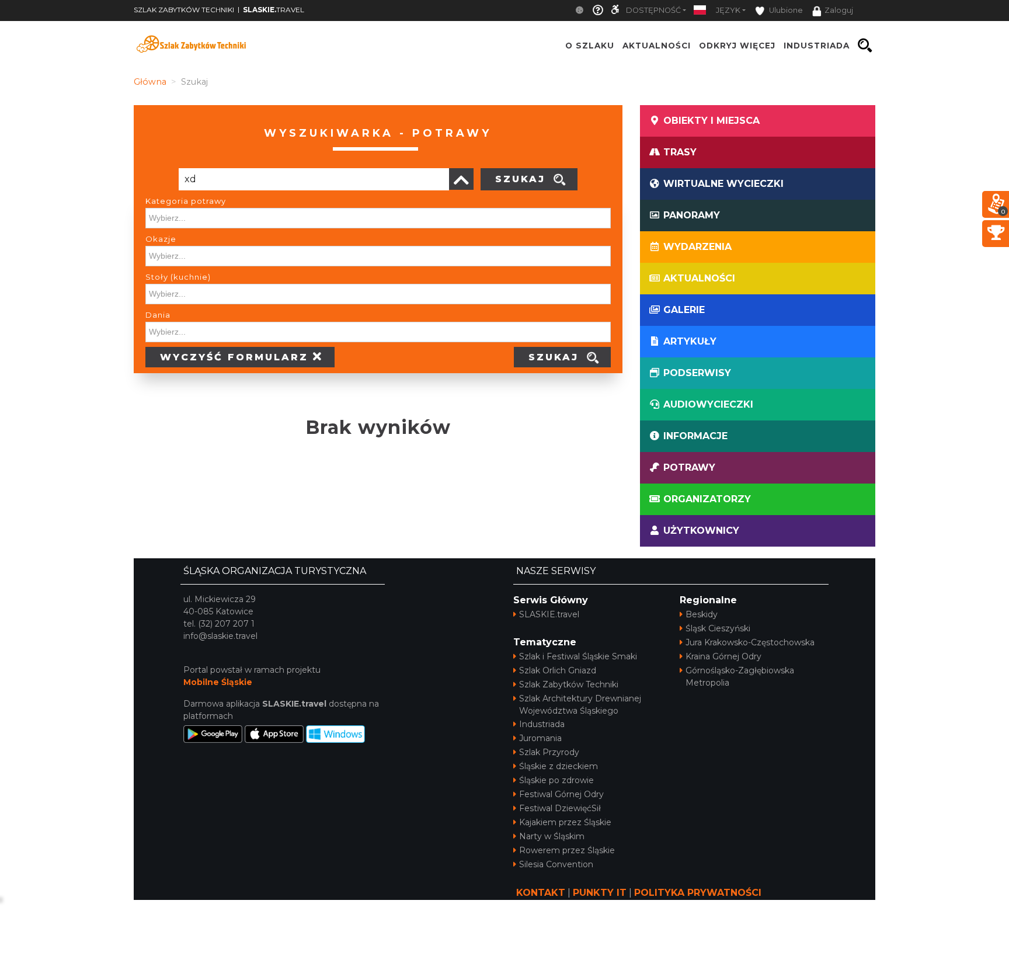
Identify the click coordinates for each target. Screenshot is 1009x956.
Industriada (542, 724)
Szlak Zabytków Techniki (568, 684)
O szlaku (589, 45)
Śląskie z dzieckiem (558, 766)
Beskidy (702, 614)
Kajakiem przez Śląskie (565, 822)
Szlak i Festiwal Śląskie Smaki (578, 656)
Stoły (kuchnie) (178, 276)
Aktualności (656, 45)
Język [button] (728, 10)
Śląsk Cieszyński (718, 628)
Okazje (160, 239)
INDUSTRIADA (817, 45)
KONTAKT (540, 892)
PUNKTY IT (600, 892)
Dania (158, 314)
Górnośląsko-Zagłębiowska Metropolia (740, 676)
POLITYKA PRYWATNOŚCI (697, 892)
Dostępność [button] (653, 10)
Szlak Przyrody (549, 752)
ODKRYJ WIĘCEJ (737, 45)
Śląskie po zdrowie (556, 780)
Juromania (540, 738)
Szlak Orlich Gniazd (557, 670)
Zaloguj (838, 10)
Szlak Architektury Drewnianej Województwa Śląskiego (580, 704)
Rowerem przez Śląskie (567, 850)
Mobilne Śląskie (217, 682)
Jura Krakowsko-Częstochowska (750, 642)
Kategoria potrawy (185, 201)
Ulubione (785, 10)
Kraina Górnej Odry (723, 656)
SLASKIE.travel (549, 614)
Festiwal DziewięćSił (560, 808)
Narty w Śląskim (551, 836)
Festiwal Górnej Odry (561, 794)
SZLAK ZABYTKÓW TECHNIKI (184, 9)
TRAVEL (273, 9)
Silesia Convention (556, 864)
